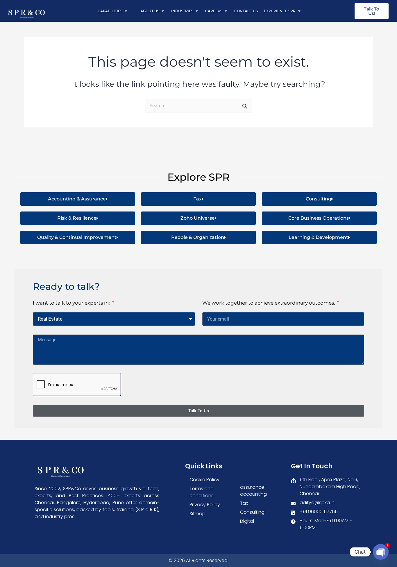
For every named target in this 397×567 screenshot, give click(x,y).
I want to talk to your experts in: (72, 303)
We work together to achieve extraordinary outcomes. (269, 303)
